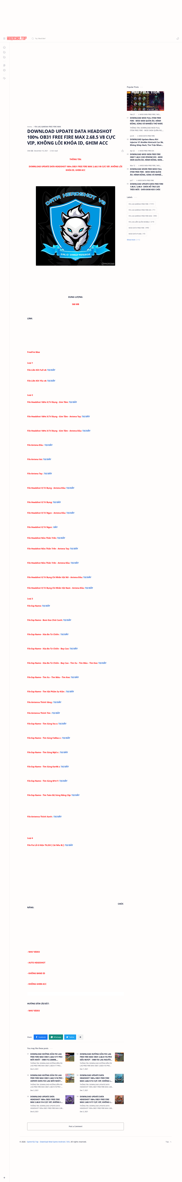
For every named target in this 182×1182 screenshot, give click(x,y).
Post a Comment (75, 1126)
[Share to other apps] (80, 1037)
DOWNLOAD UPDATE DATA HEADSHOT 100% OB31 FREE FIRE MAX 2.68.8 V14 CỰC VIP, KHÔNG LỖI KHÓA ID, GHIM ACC (46, 1099)
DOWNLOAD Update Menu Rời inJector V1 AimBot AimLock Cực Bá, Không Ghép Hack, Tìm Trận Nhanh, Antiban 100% (146, 142)
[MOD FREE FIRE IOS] (147, 151)
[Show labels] (134, 239)
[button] (178, 38)
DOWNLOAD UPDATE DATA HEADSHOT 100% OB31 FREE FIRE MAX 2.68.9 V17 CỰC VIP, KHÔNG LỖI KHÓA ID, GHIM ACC (96, 1099)
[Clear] (70, 38)
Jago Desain (103, 1142)
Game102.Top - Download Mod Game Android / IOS (48, 1142)
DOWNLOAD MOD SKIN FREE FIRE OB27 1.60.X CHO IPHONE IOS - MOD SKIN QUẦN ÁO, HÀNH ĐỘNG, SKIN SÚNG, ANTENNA (146, 157)
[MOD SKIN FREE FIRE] (148, 114)
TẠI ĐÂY (51, 370)
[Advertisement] (74, 17)
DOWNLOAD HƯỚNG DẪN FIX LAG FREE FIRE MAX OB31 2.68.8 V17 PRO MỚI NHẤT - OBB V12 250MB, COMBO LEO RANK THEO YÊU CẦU (46, 1057)
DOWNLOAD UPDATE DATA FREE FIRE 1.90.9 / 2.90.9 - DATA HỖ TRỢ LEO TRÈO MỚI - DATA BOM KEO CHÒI (146, 187)
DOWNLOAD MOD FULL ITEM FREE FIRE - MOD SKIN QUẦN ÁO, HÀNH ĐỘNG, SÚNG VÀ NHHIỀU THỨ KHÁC (146, 121)
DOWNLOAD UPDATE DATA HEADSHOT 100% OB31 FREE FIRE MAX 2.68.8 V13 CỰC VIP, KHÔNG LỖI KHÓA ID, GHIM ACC (96, 1078)
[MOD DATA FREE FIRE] (147, 136)
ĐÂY (55, 527)
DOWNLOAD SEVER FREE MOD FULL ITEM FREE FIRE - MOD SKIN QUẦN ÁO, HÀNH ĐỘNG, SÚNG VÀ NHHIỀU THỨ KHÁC (146, 172)
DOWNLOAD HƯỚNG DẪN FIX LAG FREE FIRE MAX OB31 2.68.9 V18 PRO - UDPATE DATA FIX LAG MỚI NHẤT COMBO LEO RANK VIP (47, 1078)
